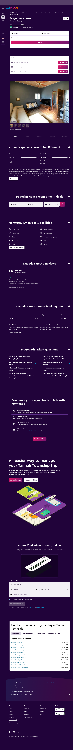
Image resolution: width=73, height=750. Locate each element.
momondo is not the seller (19, 688)
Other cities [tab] (15, 633)
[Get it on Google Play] (60, 709)
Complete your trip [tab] (54, 633)
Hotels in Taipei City (17, 642)
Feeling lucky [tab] (41, 633)
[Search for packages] (3, 24)
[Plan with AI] (3, 28)
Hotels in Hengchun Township (19, 667)
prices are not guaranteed (47, 682)
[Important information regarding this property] (69, 306)
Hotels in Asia (21, 12)
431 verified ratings (27, 27)
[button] (3, 8)
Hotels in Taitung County (42, 12)
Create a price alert (33, 430)
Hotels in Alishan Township (18, 657)
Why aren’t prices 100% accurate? (22, 694)
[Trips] (3, 33)
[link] (39, 439)
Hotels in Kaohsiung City (18, 645)
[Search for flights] (3, 13)
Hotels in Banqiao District (18, 655)
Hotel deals (12, 12)
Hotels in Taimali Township (57, 12)
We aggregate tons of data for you (22, 691)
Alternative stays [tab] (28, 633)
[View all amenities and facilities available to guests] (69, 222)
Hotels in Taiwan (30, 12)
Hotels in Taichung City (17, 647)
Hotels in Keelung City (17, 662)
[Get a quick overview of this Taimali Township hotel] (69, 147)
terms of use (32, 607)
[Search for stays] (3, 17)
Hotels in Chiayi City (17, 660)
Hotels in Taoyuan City (17, 650)
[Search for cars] (3, 21)
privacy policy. (40, 607)
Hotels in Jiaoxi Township (18, 665)
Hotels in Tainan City (17, 652)
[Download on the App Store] (60, 713)
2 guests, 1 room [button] (16, 38)
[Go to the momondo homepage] (12, 8)
